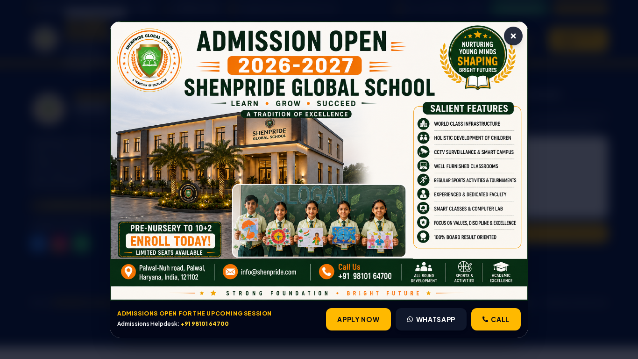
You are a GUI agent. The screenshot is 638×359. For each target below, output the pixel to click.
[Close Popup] (513, 36)
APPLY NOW (358, 319)
